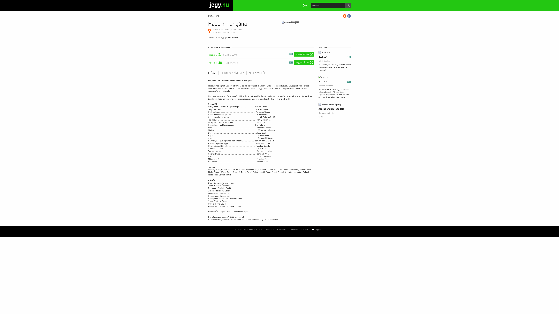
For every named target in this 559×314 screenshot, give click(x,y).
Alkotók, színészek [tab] (232, 73)
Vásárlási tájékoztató (299, 230)
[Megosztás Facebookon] (349, 16)
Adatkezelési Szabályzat (276, 230)
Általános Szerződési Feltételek (248, 230)
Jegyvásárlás (302, 54)
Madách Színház (326, 86)
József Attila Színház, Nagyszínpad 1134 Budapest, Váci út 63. (227, 31)
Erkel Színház (324, 61)
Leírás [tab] (212, 73)
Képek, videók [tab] (257, 73)
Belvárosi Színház (326, 113)
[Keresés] (348, 5)
